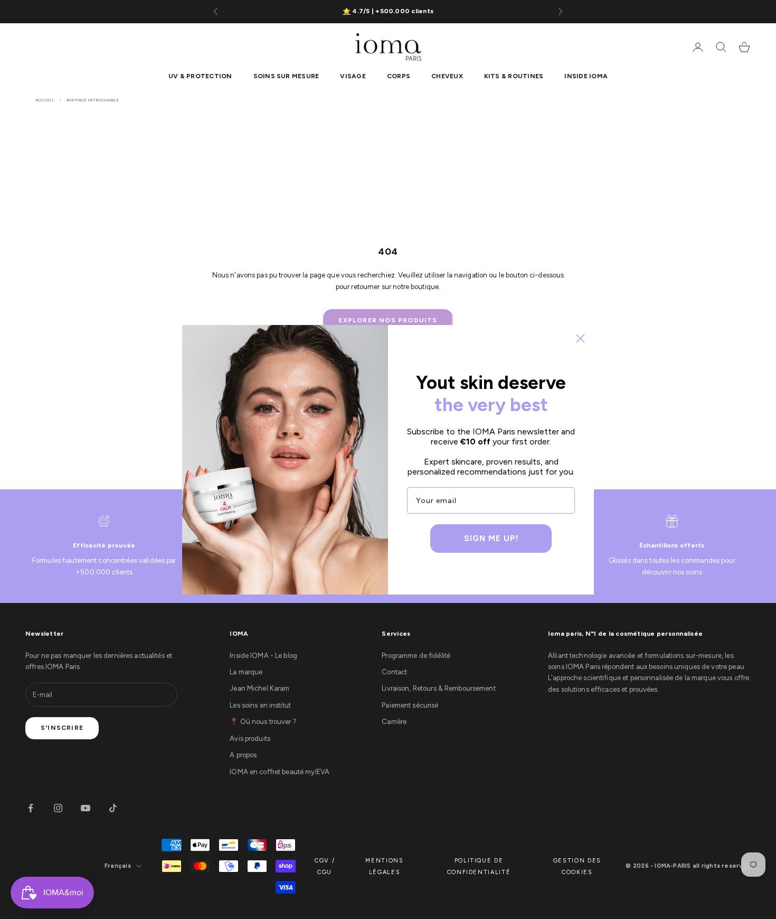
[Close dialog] (580, 338)
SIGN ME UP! (491, 538)
